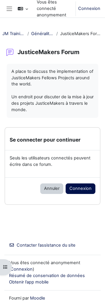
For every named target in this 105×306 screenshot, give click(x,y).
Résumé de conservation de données (47, 275)
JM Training (13, 33)
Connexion (89, 8)
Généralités (42, 33)
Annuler (52, 188)
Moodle (37, 298)
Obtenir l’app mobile (29, 282)
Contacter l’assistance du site (46, 245)
